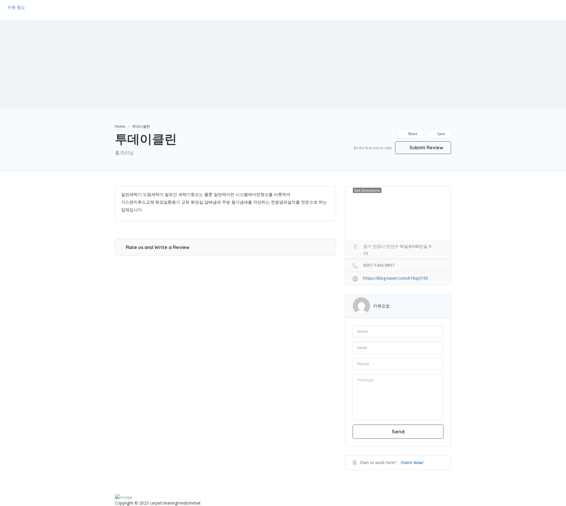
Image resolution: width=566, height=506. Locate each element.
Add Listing (540, 9)
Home (120, 126)
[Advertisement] (283, 64)
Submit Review (425, 147)
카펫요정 (381, 306)
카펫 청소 (16, 7)
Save (440, 133)
